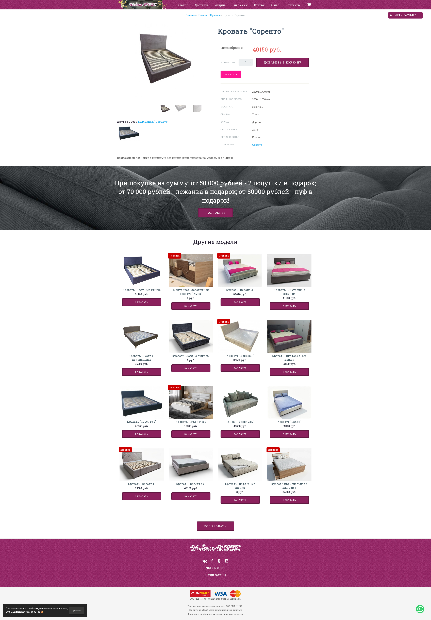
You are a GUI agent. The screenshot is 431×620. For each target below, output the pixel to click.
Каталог (182, 5)
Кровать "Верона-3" (240, 290)
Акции (220, 5)
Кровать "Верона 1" (240, 355)
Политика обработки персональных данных (215, 609)
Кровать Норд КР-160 (191, 421)
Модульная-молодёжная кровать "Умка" (191, 291)
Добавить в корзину (283, 62)
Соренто (257, 144)
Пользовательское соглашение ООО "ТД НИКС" (215, 606)
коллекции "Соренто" (153, 121)
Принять (77, 610)
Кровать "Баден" (289, 421)
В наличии (239, 5)
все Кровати (215, 526)
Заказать (230, 74)
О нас (275, 5)
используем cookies (27, 611)
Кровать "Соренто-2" (191, 484)
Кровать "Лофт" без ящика (142, 290)
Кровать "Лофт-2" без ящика (240, 485)
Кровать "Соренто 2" (141, 421)
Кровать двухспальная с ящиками (289, 485)
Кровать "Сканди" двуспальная (142, 357)
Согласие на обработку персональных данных (215, 613)
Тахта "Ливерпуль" (240, 421)
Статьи (259, 5)
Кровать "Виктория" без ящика (289, 357)
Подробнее (215, 212)
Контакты (293, 5)
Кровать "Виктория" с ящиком (289, 291)
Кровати (215, 15)
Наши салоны (215, 575)
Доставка (202, 5)
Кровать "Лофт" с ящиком (190, 356)
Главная (191, 15)
